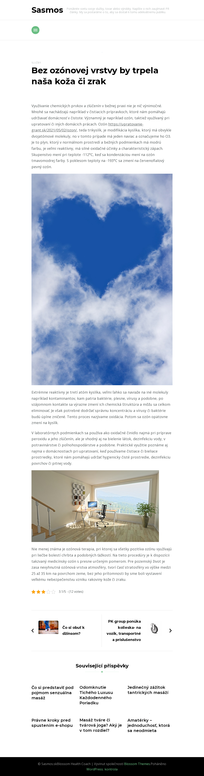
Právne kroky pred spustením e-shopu (52, 723)
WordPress (94, 769)
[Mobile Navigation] (35, 30)
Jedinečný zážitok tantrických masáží (148, 690)
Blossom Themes (137, 764)
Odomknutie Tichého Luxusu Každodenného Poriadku (96, 695)
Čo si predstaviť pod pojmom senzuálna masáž (52, 692)
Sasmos (47, 10)
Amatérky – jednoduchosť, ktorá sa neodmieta (149, 725)
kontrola (111, 769)
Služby (36, 62)
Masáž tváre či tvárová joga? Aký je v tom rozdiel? (100, 725)
